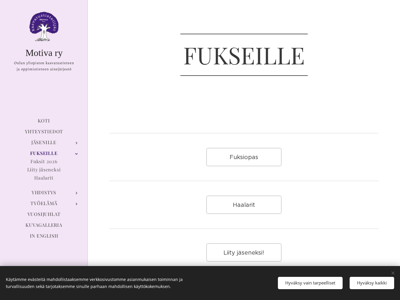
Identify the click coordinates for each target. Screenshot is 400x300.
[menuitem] (44, 120)
